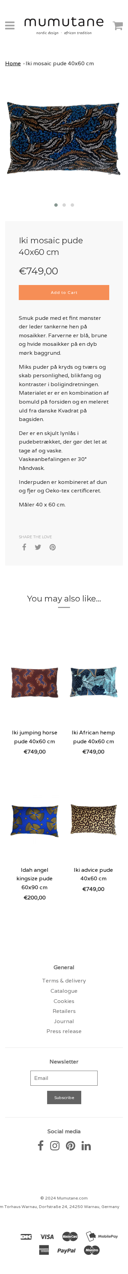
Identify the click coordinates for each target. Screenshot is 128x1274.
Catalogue (64, 990)
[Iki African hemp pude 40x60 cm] (93, 682)
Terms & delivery (64, 980)
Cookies (64, 1001)
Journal (64, 1021)
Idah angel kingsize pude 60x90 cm (34, 878)
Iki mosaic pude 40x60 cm (60, 63)
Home (13, 63)
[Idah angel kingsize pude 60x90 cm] (34, 819)
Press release (64, 1031)
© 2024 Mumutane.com (64, 1198)
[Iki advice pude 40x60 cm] (93, 819)
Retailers (64, 1011)
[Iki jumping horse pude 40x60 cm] (34, 682)
